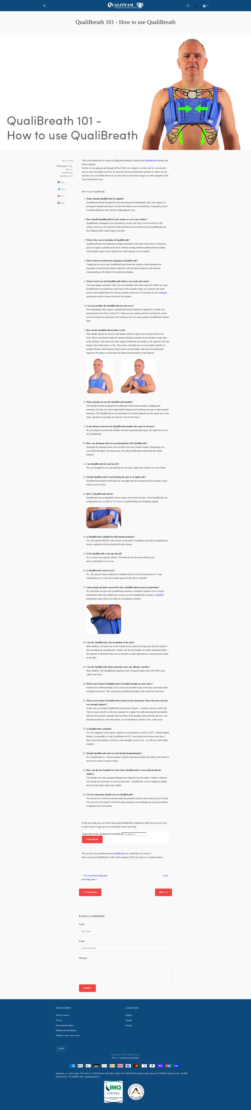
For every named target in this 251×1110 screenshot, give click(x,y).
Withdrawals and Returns (66, 1030)
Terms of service (62, 1015)
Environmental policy (65, 1025)
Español (129, 1020)
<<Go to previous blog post (94, 875)
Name (82, 924)
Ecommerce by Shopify (129, 1058)
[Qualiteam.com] (125, 5)
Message (83, 958)
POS (114, 1058)
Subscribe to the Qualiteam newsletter (101, 834)
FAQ (70, 166)
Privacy (59, 1020)
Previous (91, 892)
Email (81, 941)
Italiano (129, 1015)
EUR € (61, 1048)
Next (162, 892)
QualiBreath (67, 173)
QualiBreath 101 (66, 176)
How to (69, 169)
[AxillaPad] (103, 633)
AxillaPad (159, 595)
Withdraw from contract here (68, 1035)
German (129, 1025)
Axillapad (162, 292)
